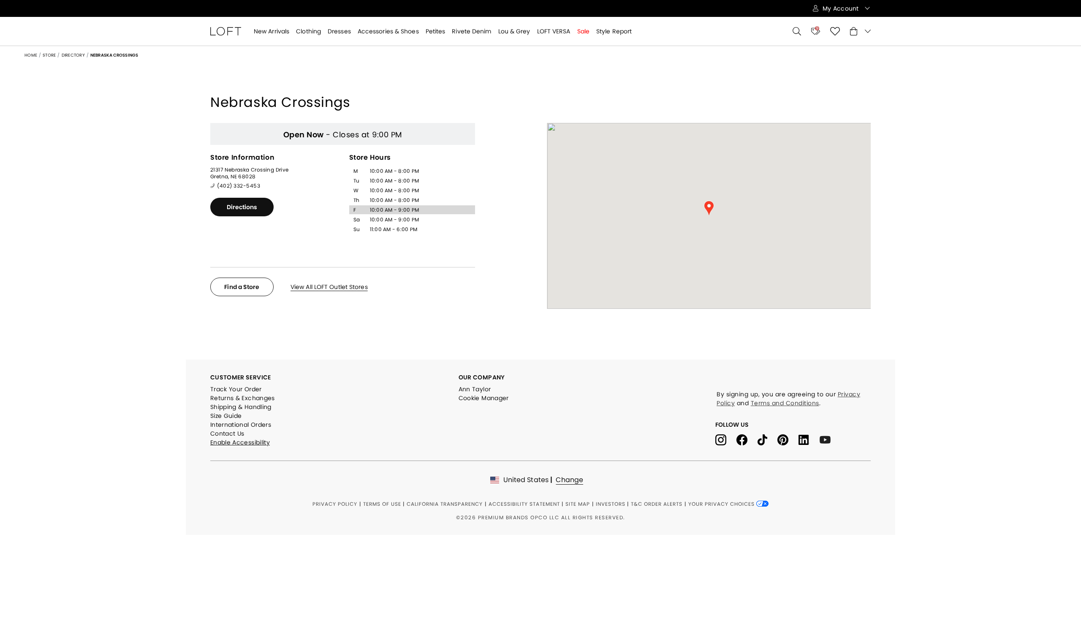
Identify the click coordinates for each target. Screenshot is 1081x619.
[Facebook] (747, 439)
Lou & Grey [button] (514, 31)
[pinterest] (788, 439)
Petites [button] (435, 31)
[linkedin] (809, 439)
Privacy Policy (334, 503)
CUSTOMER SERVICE (240, 377)
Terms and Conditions (785, 403)
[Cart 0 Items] (860, 31)
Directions (242, 207)
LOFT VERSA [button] (553, 31)
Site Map (577, 503)
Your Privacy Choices (722, 503)
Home (30, 55)
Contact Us (227, 433)
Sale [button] (583, 31)
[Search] (797, 31)
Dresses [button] (339, 31)
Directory (73, 55)
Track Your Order (236, 389)
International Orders (240, 424)
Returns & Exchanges (242, 398)
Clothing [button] (308, 31)
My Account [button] (842, 8)
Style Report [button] (614, 31)
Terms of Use (382, 503)
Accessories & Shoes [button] (388, 31)
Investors (610, 503)
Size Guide (226, 416)
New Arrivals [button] (271, 31)
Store (49, 55)
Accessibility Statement (524, 503)
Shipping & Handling (241, 407)
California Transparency (445, 503)
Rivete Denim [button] (471, 31)
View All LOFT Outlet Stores (329, 287)
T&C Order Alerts (656, 503)
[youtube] (828, 439)
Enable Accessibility (240, 442)
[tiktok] (767, 439)
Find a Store (241, 287)
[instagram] (725, 439)
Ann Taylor (475, 389)
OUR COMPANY (482, 377)
